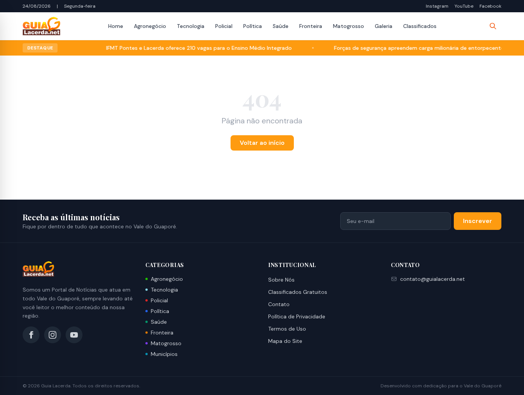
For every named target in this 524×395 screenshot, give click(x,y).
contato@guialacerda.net (432, 278)
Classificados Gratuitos (297, 291)
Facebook (490, 6)
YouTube (464, 6)
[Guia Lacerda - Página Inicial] (41, 26)
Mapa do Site (285, 341)
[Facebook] (31, 334)
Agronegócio (150, 26)
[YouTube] (74, 334)
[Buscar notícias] (492, 26)
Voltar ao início (262, 143)
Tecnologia (190, 26)
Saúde (280, 26)
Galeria (383, 26)
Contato (279, 304)
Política (252, 26)
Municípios (164, 354)
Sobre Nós (281, 279)
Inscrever (477, 221)
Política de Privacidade (296, 316)
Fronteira (310, 26)
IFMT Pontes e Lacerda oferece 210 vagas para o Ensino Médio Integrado (191, 47)
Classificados (420, 26)
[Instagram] (52, 334)
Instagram (437, 6)
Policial (223, 26)
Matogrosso (348, 26)
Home (115, 26)
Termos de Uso (287, 328)
